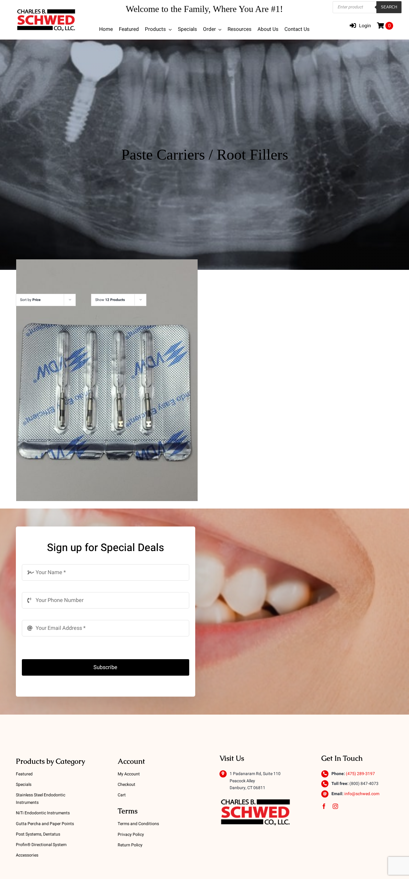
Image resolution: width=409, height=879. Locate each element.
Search (389, 7)
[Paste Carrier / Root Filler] (107, 380)
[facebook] (324, 806)
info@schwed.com (361, 794)
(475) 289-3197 (360, 774)
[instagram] (335, 806)
